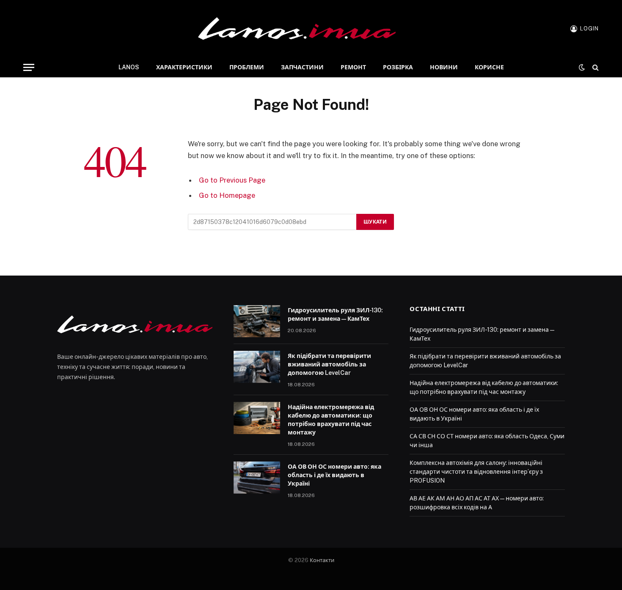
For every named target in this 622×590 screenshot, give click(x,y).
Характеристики (184, 67)
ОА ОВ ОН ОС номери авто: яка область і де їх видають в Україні (334, 475)
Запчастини (302, 67)
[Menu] (28, 67)
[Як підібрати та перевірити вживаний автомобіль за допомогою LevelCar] (257, 367)
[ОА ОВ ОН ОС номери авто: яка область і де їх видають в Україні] (257, 478)
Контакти (322, 560)
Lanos (128, 67)
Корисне (489, 67)
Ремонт (353, 67)
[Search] (595, 67)
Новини (444, 67)
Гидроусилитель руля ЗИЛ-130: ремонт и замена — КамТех (335, 314)
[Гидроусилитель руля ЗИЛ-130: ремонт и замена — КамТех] (257, 321)
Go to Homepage (227, 195)
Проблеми (246, 67)
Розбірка (398, 67)
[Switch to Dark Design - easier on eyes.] (582, 67)
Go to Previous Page (232, 180)
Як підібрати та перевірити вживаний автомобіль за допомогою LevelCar (329, 364)
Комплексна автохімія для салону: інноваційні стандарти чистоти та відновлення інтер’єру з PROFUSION (476, 471)
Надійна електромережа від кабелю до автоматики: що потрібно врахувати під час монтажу (331, 420)
